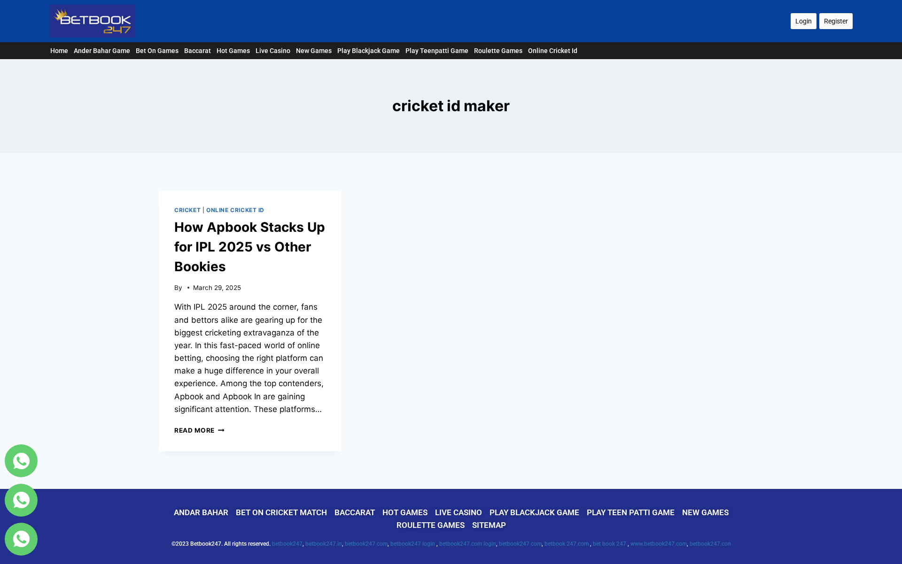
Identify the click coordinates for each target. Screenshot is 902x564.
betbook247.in (323, 544)
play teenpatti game (436, 50)
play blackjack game (368, 50)
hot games (233, 50)
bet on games (157, 50)
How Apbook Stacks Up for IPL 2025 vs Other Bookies (249, 246)
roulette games (498, 50)
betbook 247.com (567, 544)
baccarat (197, 50)
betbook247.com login (467, 544)
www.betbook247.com (658, 544)
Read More (199, 430)
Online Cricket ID (235, 209)
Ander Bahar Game (102, 50)
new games (314, 50)
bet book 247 (610, 544)
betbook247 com (366, 544)
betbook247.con (710, 544)
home (59, 50)
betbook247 (287, 544)
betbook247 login (413, 544)
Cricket (187, 209)
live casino (273, 50)
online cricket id (552, 50)
